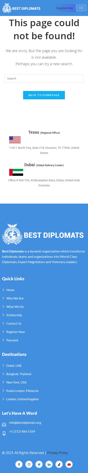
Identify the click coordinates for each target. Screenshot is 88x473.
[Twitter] (39, 464)
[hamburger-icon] (81, 8)
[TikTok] (59, 464)
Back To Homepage (44, 95)
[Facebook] (19, 464)
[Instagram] (29, 464)
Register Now (64, 8)
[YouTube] (69, 464)
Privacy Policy (57, 453)
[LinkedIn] (49, 464)
